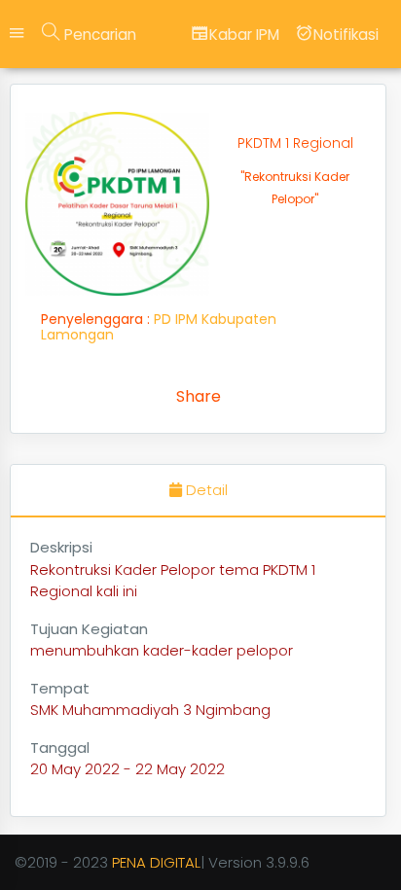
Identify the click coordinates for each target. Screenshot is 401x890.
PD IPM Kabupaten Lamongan (158, 326)
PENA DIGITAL (156, 862)
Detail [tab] (205, 490)
